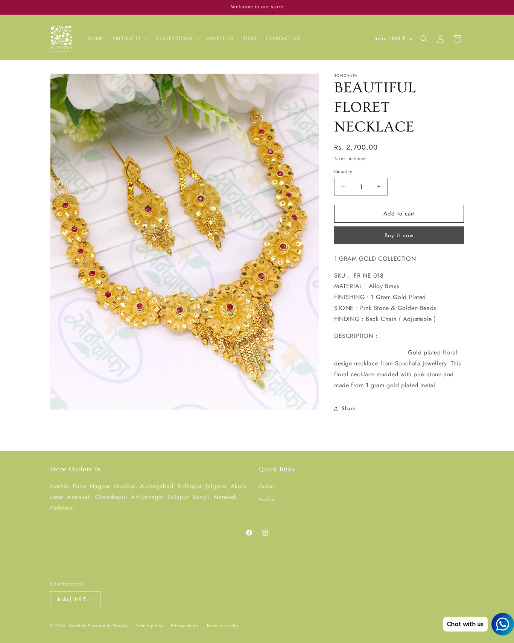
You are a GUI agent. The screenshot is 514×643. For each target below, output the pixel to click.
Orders (267, 486)
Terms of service (223, 626)
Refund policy (149, 626)
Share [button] (349, 408)
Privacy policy (185, 626)
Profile (267, 499)
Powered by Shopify (108, 626)
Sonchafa (77, 626)
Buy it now (399, 235)
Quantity (343, 171)
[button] (129, 38)
